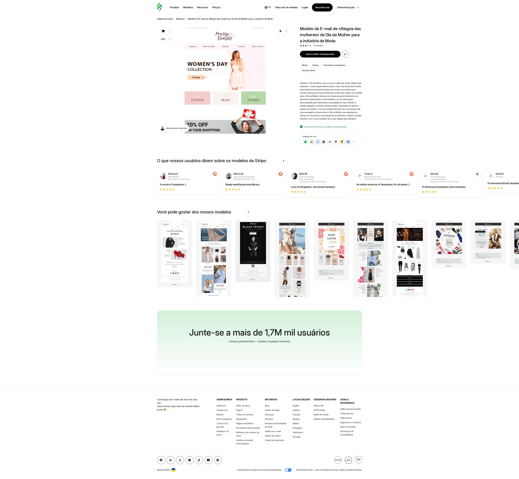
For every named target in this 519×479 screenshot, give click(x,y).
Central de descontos (274, 440)
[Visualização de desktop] (163, 31)
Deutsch (296, 410)
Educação (269, 414)
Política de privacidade (350, 409)
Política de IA (346, 418)
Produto (174, 7)
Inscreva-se (322, 7)
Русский (296, 437)
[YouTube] (208, 460)
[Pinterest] (218, 460)
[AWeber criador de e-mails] (348, 142)
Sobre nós (221, 405)
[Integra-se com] (354, 142)
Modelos (188, 7)
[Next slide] (284, 161)
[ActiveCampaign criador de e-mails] (317, 142)
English (296, 405)
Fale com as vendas (286, 7)
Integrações (241, 419)
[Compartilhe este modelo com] (345, 54)
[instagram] (189, 460)
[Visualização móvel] (170, 31)
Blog (267, 405)
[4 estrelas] (308, 46)
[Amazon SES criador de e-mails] (342, 142)
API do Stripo (319, 410)
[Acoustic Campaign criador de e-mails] (305, 142)
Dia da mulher (308, 70)
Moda (304, 65)
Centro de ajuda (272, 410)
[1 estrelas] (301, 46)
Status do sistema (348, 427)
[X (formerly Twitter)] (180, 460)
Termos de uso (347, 413)
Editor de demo (243, 405)
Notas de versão (321, 414)
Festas (315, 65)
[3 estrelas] (306, 46)
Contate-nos (222, 410)
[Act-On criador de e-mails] (311, 142)
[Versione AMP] (170, 39)
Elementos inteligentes (334, 65)
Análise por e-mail (273, 431)
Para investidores (224, 419)
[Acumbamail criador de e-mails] (329, 142)
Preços (216, 7)
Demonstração (346, 7)
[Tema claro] (280, 31)
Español (296, 419)
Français (296, 414)
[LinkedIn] (171, 460)
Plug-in (239, 410)
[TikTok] (199, 460)
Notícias (220, 414)
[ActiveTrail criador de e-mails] (323, 142)
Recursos (202, 7)
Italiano (296, 423)
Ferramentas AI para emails (248, 428)
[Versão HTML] (163, 39)
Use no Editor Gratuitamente (320, 54)
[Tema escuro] (287, 31)
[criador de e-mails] (159, 7)
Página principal (165, 19)
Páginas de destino (244, 423)
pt (269, 7)
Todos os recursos (244, 414)
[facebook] (161, 460)
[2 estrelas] (303, 46)
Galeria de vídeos (273, 436)
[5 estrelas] (310, 46)
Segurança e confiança (350, 422)
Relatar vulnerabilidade (324, 419)
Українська (298, 432)
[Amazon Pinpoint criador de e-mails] (336, 142)
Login (305, 7)
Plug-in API (318, 405)
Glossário (269, 419)
